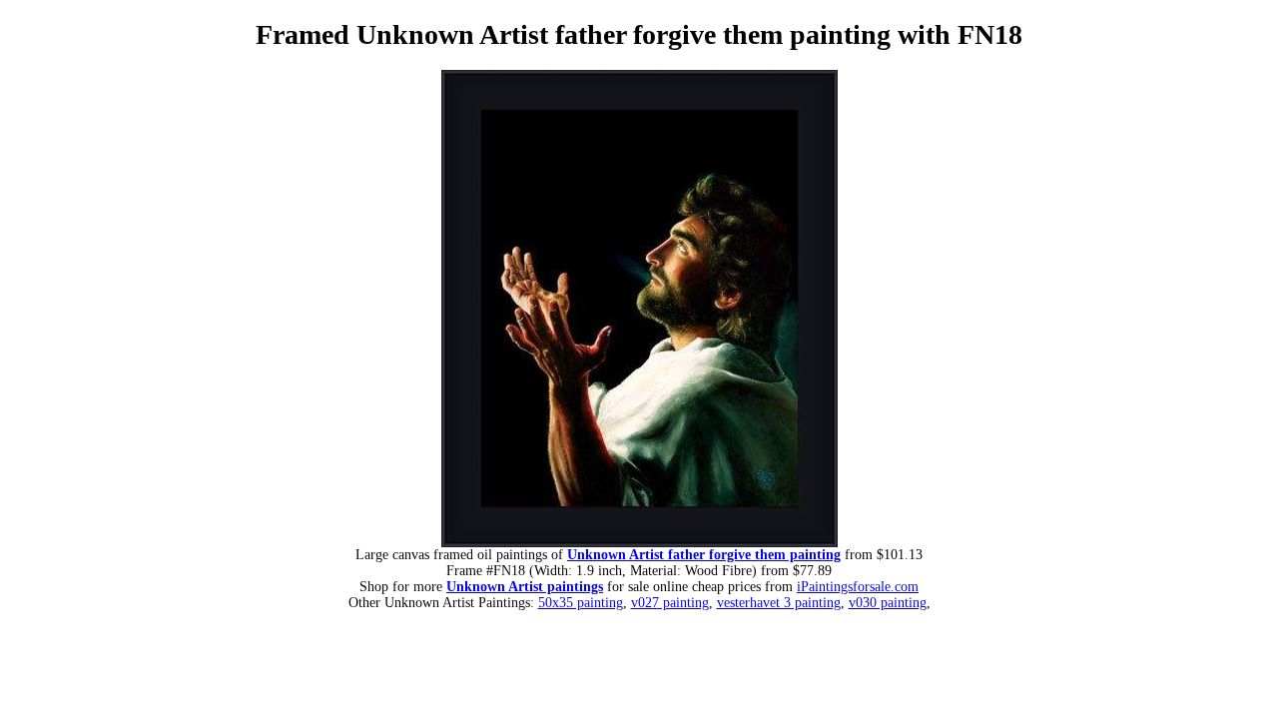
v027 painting (670, 602)
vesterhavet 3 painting (779, 602)
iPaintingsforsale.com (858, 586)
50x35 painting (580, 602)
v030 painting (888, 602)
